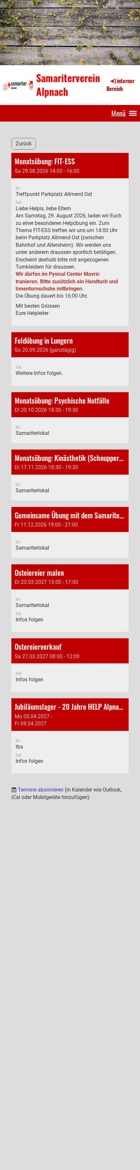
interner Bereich (120, 85)
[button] (70, 239)
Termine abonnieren (40, 790)
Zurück (24, 144)
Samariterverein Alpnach (68, 84)
